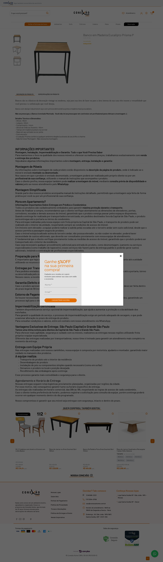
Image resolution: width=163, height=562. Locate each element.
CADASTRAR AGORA (61, 300)
